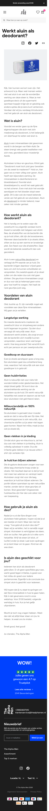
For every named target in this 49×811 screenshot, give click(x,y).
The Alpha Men (11, 749)
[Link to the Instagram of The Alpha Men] (23, 43)
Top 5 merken (10, 758)
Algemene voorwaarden (17, 792)
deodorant (12, 201)
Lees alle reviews (23, 689)
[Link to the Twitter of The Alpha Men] (36, 43)
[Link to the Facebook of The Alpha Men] (29, 43)
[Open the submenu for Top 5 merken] (44, 758)
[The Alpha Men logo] (23, 11)
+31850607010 (22, 710)
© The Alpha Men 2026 (24, 787)
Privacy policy (36, 792)
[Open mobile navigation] (4, 12)
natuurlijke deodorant (25, 259)
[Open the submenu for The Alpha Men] (44, 749)
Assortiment (10, 754)
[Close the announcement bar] (44, 3)
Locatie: (14, 778)
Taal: (30, 778)
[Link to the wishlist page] (38, 12)
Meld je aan (37, 738)
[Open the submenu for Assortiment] (44, 753)
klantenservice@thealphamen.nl (30, 713)
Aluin (6, 143)
